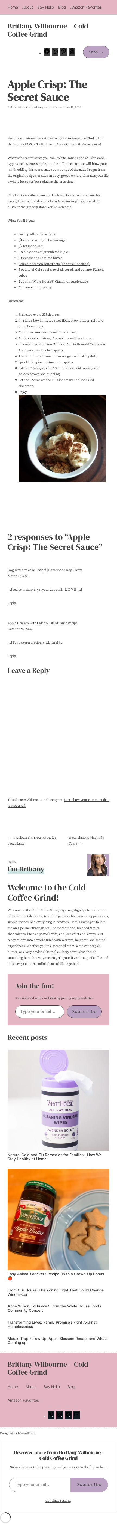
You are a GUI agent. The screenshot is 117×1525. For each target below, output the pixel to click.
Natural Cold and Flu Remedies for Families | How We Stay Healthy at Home (54, 1157)
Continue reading (58, 1500)
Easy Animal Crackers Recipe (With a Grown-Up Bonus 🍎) (56, 1276)
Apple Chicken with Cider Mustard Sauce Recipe (43, 623)
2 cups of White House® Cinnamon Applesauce (53, 281)
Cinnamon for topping (35, 287)
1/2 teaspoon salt (30, 246)
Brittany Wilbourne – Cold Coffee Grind (48, 30)
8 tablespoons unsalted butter (40, 258)
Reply (12, 603)
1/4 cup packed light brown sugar (43, 240)
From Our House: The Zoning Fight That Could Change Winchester (56, 1292)
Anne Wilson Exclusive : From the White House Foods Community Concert (54, 1308)
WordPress (27, 1433)
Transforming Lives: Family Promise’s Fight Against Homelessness (52, 1324)
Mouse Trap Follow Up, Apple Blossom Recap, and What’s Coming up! (58, 1341)
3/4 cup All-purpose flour (37, 234)
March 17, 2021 (18, 576)
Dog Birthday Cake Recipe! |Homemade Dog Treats (45, 570)
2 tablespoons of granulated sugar (43, 252)
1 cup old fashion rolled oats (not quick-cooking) (54, 264)
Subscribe (84, 1011)
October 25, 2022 (20, 629)
